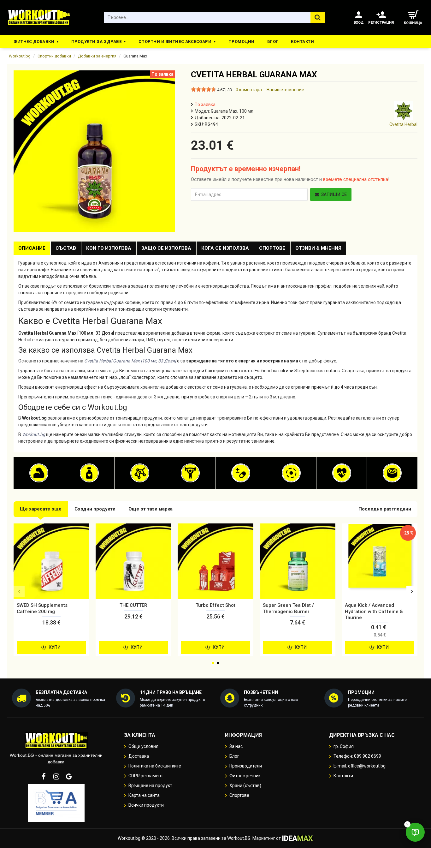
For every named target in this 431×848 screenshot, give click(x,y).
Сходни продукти (94, 509)
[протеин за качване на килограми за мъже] (38, 472)
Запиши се (334, 194)
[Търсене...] (317, 17)
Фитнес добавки (34, 41)
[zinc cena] (392, 472)
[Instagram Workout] (56, 776)
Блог (272, 41)
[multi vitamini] (240, 472)
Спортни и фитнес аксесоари (175, 41)
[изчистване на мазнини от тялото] (89, 472)
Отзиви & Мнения (318, 248)
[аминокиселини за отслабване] (139, 472)
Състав (66, 248)
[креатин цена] (190, 472)
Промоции (241, 41)
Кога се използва (225, 248)
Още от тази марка (150, 509)
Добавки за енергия (97, 56)
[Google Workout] (69, 776)
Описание (31, 248)
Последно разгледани (384, 509)
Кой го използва (108, 248)
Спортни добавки (54, 56)
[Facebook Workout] (43, 776)
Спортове (272, 248)
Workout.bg (20, 56)
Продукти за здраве (96, 41)
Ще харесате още (41, 509)
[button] (19, 591)
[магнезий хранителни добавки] (291, 472)
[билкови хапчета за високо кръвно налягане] (341, 472)
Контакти (302, 41)
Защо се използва (166, 248)
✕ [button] (407, 824)
